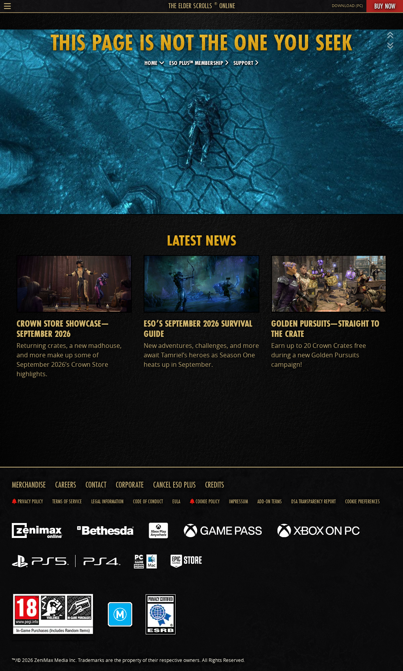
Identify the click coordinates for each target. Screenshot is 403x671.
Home (151, 63)
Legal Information (107, 501)
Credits (214, 484)
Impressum (238, 501)
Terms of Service (67, 501)
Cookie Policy (207, 501)
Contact (95, 484)
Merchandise (29, 484)
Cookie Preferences (362, 501)
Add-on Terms (269, 501)
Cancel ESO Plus (174, 484)
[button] (390, 35)
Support (244, 63)
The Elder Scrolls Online (201, 5)
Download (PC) (347, 5)
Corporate (130, 484)
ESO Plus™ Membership (197, 63)
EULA (176, 501)
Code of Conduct (148, 501)
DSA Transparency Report (313, 501)
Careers (65, 484)
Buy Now (384, 6)
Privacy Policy (30, 501)
